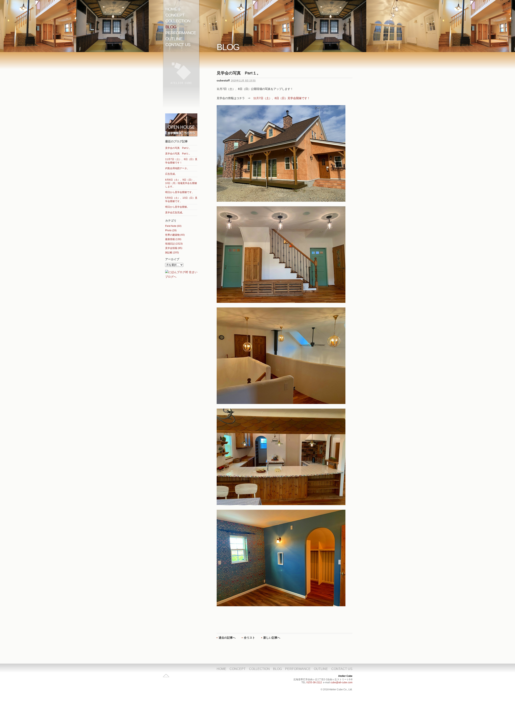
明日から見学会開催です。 (179, 192)
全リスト (249, 637)
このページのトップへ (166, 677)
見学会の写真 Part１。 (178, 153)
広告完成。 (171, 174)
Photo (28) (171, 230)
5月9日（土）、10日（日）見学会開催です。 (181, 199)
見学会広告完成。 (174, 212)
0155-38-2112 (314, 682)
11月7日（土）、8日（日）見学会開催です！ (281, 98)
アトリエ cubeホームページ (181, 77)
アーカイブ (172, 259)
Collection (177, 20)
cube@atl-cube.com (341, 682)
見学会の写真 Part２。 (178, 148)
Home (171, 9)
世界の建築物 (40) (175, 234)
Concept (174, 15)
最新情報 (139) (173, 239)
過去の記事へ (227, 637)
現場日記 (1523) (174, 243)
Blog (170, 27)
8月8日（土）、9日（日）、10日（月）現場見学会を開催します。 (181, 183)
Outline (173, 38)
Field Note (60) (173, 226)
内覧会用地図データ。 (177, 168)
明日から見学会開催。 (177, 207)
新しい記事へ (271, 637)
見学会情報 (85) (173, 248)
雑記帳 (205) (172, 252)
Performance (180, 32)
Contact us (177, 44)
